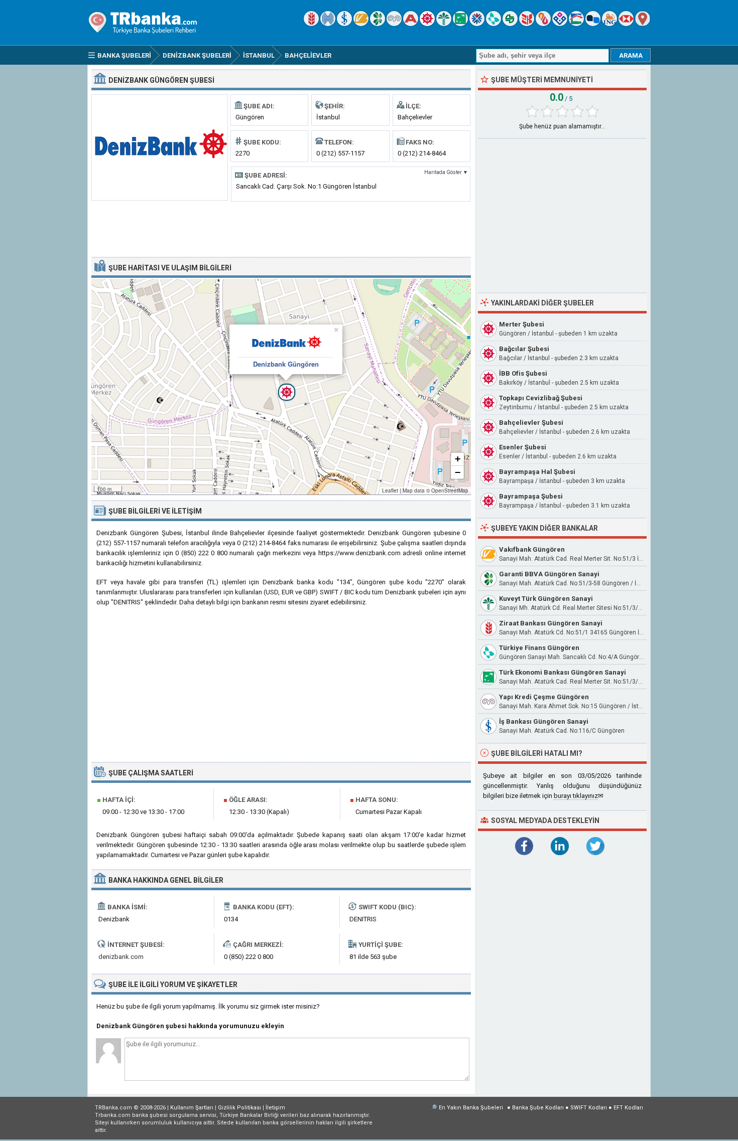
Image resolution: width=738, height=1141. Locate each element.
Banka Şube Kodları (538, 1107)
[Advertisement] (281, 228)
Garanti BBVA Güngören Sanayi (549, 574)
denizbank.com (121, 956)
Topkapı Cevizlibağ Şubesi (540, 398)
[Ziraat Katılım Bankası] (526, 24)
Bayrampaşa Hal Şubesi (537, 471)
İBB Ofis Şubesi (523, 373)
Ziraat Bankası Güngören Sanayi (550, 623)
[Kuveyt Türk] (443, 24)
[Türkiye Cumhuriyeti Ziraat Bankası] (311, 24)
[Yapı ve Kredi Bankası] (394, 24)
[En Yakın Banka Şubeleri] (642, 24)
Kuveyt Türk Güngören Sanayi (546, 598)
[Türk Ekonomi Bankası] (460, 24)
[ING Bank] (609, 24)
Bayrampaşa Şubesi (531, 496)
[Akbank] (410, 24)
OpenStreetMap (449, 490)
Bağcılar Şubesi (524, 349)
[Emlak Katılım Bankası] (576, 24)
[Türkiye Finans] (493, 24)
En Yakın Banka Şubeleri (471, 1107)
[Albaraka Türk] (543, 24)
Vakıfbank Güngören (532, 549)
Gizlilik (239, 1107)
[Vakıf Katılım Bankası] (559, 24)
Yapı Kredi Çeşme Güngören (544, 697)
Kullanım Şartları (191, 1107)
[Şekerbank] (510, 24)
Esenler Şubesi (522, 447)
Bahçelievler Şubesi (531, 422)
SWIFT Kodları (588, 1107)
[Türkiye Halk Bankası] (327, 24)
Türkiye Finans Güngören (539, 647)
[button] (281, 387)
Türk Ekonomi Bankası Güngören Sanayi (562, 672)
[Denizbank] (427, 24)
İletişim (275, 1107)
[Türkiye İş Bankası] (344, 24)
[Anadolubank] (592, 24)
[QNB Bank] (476, 24)
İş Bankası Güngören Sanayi (543, 721)
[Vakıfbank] (360, 24)
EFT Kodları (628, 1107)
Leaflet (390, 490)
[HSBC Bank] (626, 24)
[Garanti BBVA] (377, 24)
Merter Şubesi (521, 324)
